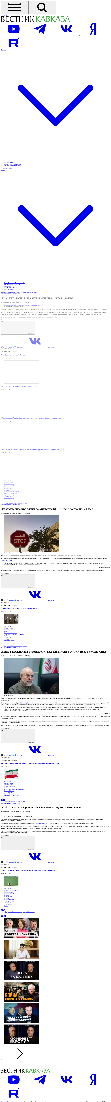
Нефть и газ (7, 286)
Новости (11, 347)
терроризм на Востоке (10, 493)
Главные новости (9, 162)
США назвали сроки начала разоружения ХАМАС (20, 608)
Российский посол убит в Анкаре (13, 355)
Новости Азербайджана (11, 925)
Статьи (10, 168)
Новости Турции (9, 485)
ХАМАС (6, 636)
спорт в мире (8, 939)
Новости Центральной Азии (12, 165)
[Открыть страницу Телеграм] (40, 35)
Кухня (35, 292)
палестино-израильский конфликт (14, 634)
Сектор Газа (7, 637)
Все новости (16, 293)
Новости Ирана (8, 783)
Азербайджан (8, 931)
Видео (26, 292)
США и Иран (8, 792)
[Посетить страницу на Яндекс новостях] (93, 35)
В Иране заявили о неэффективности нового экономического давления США (30, 763)
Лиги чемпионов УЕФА (42, 858)
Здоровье (30, 292)
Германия (7, 490)
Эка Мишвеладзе (9, 498)
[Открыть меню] (14, 7)
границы (6, 639)
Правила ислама (9, 289)
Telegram (19, 347)
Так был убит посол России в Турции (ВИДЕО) (18, 386)
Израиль (6, 631)
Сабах (6, 941)
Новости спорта (9, 928)
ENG (5, 15)
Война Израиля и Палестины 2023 (14, 283)
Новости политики (9, 488)
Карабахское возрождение (8, 292)
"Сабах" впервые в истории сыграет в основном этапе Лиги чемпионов (28, 906)
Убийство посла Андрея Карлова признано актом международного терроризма (31, 418)
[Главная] (35, 21)
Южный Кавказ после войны (12, 284)
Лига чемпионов (9, 935)
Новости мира (8, 482)
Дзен (4, 347)
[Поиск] (42, 7)
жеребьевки (7, 938)
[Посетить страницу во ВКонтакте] (66, 35)
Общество (7, 487)
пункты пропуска (9, 640)
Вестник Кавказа (6, 293)
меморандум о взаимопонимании (14, 789)
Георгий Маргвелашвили (11, 491)
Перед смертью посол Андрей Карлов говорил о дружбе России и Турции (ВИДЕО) (32, 449)
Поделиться (30, 333)
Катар (6, 787)
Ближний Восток (9, 791)
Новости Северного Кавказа (12, 164)
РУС (2, 15)
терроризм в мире (9, 495)
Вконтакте (51, 347)
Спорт (18, 292)
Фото (22, 292)
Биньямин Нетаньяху (7, 560)
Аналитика (4, 168)
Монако (6, 933)
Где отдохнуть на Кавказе (11, 287)
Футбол (6, 930)
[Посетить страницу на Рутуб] (14, 48)
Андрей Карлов (8, 496)
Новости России (9, 484)
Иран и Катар (8, 794)
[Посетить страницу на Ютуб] (14, 35)
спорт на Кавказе (9, 936)
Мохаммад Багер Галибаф (28, 703)
